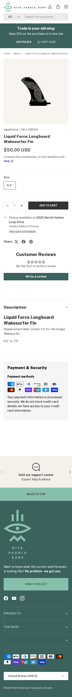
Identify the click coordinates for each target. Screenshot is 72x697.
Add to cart (48, 205)
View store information (22, 231)
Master (17, 53)
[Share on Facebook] (23, 241)
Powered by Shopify (41, 688)
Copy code (48, 42)
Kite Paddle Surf (21, 688)
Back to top (36, 494)
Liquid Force (11, 129)
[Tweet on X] (16, 241)
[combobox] (36, 17)
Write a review (36, 276)
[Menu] (66, 7)
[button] (58, 7)
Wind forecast (36, 584)
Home (7, 53)
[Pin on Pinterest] (31, 241)
